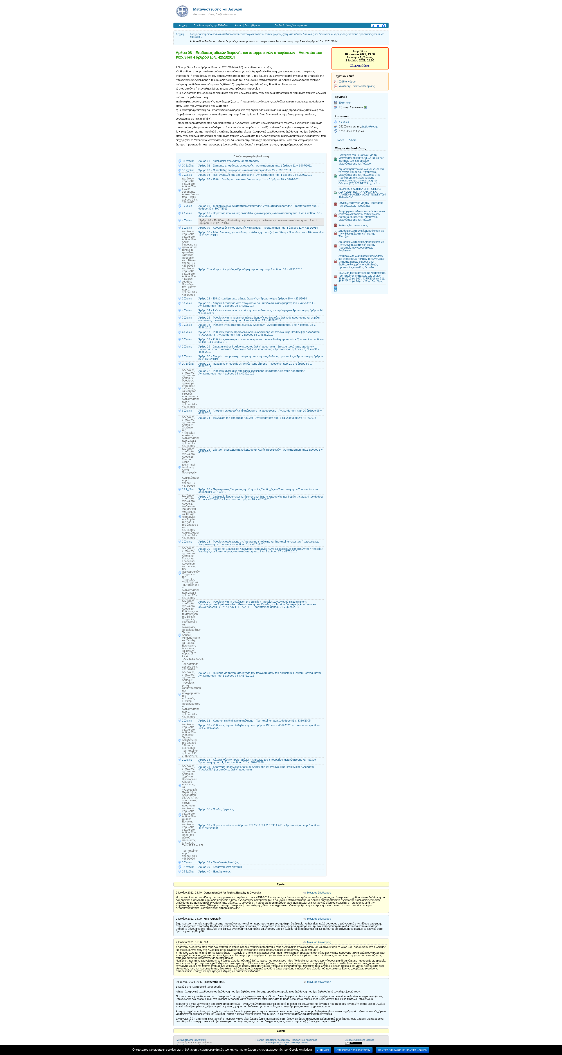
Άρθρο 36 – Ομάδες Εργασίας (216, 809)
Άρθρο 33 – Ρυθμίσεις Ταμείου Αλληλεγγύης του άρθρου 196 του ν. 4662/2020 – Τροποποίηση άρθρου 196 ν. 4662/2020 (259, 726)
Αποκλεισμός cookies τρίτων (353, 1049)
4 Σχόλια (344, 121)
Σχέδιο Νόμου (347, 81)
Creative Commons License (359, 1040)
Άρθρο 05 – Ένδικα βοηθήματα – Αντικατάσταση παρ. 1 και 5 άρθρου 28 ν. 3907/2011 (249, 179)
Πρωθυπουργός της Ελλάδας (211, 25)
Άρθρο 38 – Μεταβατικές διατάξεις (218, 862)
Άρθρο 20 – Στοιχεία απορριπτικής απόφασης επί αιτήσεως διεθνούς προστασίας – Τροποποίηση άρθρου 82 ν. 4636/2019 (260, 357)
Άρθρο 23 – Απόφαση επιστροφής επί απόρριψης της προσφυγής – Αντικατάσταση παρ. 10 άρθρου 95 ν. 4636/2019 (260, 412)
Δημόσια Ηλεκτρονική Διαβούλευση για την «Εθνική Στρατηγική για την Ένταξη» (361, 233)
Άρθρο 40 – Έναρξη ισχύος (214, 871)
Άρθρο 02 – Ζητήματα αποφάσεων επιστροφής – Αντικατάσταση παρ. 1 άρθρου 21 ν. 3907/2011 (255, 165)
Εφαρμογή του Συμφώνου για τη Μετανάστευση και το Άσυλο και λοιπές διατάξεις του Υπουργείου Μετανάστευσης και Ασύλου (361, 159)
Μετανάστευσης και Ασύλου (217, 9)
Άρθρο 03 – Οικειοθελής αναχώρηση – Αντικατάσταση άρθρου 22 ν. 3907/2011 (244, 170)
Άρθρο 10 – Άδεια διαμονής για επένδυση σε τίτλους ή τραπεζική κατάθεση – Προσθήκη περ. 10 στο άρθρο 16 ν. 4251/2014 (261, 233)
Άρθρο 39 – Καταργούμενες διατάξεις (220, 867)
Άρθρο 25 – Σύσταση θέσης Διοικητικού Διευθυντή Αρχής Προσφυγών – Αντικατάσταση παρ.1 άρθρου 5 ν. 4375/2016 (260, 451)
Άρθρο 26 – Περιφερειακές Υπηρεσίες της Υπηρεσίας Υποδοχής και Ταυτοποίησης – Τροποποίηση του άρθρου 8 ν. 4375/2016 (258, 490)
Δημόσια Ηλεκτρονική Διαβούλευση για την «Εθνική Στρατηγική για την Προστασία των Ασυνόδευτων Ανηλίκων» (361, 246)
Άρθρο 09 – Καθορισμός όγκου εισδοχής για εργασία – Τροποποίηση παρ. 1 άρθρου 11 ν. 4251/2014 (258, 227)
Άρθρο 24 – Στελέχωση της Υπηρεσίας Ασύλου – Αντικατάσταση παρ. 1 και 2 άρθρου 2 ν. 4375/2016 (257, 418)
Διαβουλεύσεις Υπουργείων (291, 25)
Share (353, 140)
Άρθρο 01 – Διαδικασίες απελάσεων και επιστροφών (228, 161)
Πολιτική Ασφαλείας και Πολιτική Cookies (286, 1042)
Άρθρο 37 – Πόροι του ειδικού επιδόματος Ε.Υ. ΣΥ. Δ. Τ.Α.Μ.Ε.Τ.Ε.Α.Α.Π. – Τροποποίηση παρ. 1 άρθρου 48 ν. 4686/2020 (259, 826)
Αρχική (183, 25)
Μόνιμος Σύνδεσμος (319, 892)
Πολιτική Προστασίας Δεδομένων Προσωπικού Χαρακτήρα (286, 1040)
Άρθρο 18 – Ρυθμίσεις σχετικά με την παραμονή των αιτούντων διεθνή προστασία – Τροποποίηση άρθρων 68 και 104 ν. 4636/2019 (261, 340)
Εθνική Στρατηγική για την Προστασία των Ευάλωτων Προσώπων (361, 204)
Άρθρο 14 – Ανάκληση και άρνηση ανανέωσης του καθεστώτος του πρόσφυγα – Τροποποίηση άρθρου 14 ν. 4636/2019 (260, 311)
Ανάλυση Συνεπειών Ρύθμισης (357, 86)
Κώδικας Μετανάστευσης (353, 225)
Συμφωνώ (323, 1049)
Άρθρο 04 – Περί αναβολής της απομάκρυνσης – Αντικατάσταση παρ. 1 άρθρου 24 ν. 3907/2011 (255, 175)
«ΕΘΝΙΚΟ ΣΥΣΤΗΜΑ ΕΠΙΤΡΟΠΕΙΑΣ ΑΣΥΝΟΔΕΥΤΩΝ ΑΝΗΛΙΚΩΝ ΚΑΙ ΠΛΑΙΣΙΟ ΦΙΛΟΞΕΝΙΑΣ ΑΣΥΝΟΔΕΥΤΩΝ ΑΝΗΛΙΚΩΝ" (362, 193)
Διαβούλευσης (369, 126)
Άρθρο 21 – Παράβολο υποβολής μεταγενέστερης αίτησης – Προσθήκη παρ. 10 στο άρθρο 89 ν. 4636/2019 (255, 365)
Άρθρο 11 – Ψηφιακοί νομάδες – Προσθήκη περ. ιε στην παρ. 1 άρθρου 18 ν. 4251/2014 (250, 269)
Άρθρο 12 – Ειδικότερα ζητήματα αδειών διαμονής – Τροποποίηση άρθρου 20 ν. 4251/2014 (252, 298)
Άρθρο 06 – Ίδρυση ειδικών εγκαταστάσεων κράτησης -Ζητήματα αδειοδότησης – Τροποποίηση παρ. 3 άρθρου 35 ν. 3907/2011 (258, 207)
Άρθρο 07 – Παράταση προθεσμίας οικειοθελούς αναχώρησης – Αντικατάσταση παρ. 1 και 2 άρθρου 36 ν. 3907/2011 (260, 214)
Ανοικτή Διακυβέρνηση (248, 25)
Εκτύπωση (345, 102)
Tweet (340, 140)
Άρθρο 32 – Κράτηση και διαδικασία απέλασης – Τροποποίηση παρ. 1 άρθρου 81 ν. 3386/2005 (254, 720)
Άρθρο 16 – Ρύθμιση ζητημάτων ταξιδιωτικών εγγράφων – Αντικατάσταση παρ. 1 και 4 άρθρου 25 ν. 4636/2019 (257, 326)
